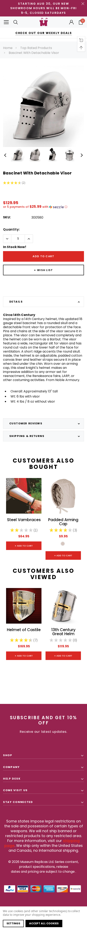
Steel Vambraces (24, 520)
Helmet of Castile (24, 630)
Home (8, 48)
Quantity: (11, 229)
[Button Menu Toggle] (6, 22)
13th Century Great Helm (63, 632)
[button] (43, 207)
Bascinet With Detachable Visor (34, 52)
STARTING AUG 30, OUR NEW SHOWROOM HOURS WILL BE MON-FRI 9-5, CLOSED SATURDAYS (43, 8)
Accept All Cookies (44, 923)
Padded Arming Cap (63, 522)
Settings (13, 923)
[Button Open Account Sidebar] (71, 22)
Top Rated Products (36, 48)
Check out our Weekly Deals (43, 33)
